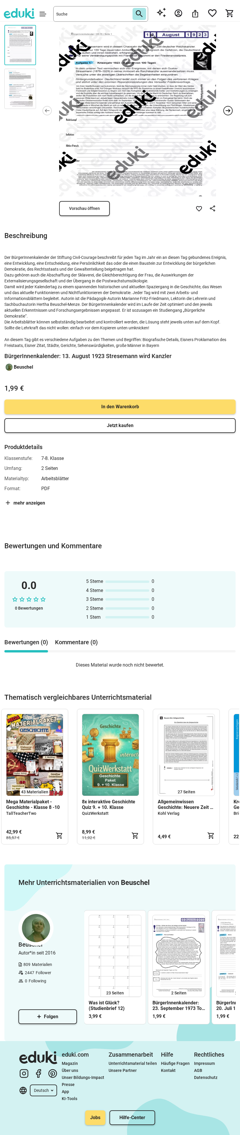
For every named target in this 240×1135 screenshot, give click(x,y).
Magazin (70, 1063)
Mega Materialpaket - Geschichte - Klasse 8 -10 (33, 804)
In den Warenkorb (120, 406)
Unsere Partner (123, 1070)
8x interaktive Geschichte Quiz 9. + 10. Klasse (108, 804)
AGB (198, 1070)
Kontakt (168, 1070)
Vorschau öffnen (84, 208)
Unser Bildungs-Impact (83, 1077)
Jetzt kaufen (120, 425)
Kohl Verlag (168, 813)
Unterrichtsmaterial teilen (133, 1063)
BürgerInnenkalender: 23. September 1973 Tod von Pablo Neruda (178, 1005)
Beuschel (23, 367)
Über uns (70, 1070)
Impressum (204, 1063)
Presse (68, 1084)
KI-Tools (69, 1098)
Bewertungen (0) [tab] (26, 642)
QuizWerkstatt (95, 813)
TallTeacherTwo (21, 813)
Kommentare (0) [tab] (76, 642)
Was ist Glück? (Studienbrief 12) (107, 1005)
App (65, 1091)
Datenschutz (205, 1077)
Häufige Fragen (175, 1063)
